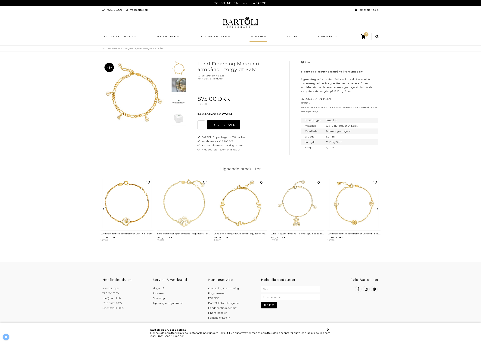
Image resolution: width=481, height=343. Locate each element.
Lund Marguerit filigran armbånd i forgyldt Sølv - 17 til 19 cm (183, 233)
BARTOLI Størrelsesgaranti (224, 302)
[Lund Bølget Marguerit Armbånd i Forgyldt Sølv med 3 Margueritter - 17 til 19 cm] (240, 203)
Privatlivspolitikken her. (171, 335)
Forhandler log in (368, 9)
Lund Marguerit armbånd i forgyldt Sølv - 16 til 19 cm (126, 233)
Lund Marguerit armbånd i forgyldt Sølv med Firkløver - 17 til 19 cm (353, 233)
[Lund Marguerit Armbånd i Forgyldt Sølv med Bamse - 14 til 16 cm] (297, 203)
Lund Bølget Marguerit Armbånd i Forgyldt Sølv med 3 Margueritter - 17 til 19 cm (240, 233)
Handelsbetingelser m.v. (222, 307)
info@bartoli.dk (138, 9)
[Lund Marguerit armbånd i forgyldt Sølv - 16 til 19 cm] (127, 203)
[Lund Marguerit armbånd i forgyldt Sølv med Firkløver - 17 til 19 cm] (353, 203)
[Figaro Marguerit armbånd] (179, 68)
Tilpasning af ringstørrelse (168, 302)
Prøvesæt (159, 293)
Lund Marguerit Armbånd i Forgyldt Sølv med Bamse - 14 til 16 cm (297, 233)
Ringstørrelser (216, 293)
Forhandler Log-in (219, 317)
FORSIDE (213, 298)
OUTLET (292, 36)
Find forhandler (217, 312)
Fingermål (159, 288)
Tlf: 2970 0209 (114, 9)
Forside (106, 48)
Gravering (159, 298)
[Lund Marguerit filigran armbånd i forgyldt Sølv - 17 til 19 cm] (183, 203)
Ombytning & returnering (223, 288)
